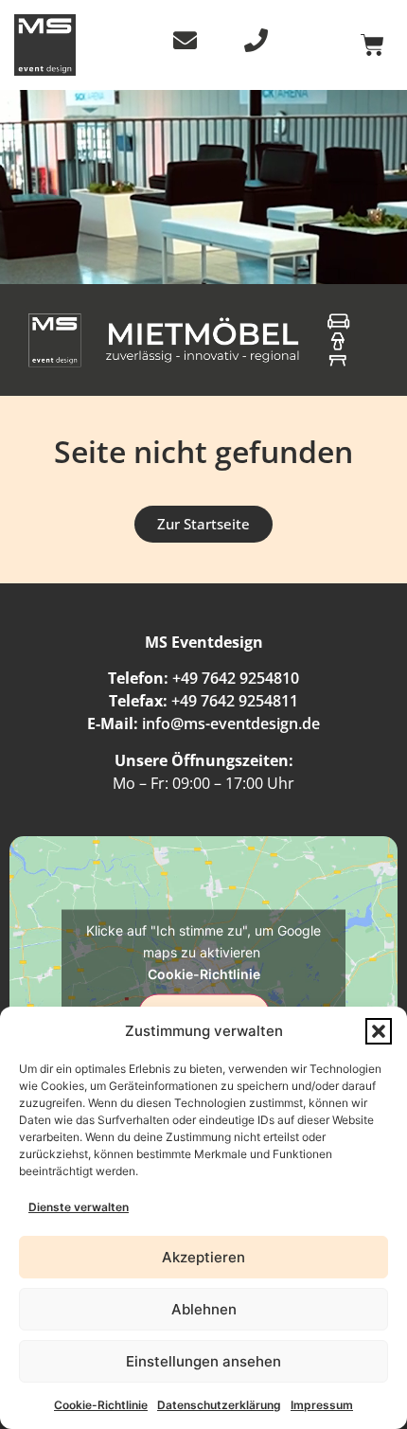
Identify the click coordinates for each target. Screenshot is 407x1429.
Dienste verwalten (78, 1207)
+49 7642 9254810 (235, 678)
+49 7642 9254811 (234, 700)
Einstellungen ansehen (203, 1361)
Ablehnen (204, 1309)
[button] (378, 1031)
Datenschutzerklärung (219, 1405)
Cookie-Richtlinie (101, 1405)
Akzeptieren (203, 1257)
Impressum (322, 1405)
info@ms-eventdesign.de (231, 723)
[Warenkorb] (372, 45)
